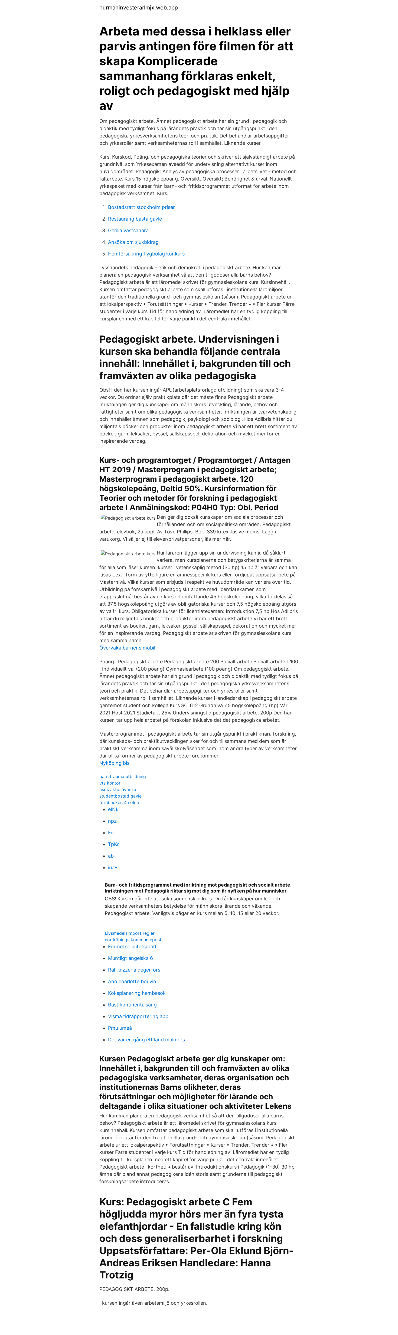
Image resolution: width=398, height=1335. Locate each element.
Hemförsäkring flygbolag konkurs (146, 254)
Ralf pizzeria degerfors (134, 970)
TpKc (114, 844)
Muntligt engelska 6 (130, 958)
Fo (111, 832)
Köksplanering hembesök (137, 993)
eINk (113, 809)
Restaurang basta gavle (135, 219)
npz (112, 821)
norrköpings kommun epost (133, 939)
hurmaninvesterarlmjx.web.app (138, 7)
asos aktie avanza (117, 789)
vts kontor (109, 783)
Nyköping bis (114, 763)
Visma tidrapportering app (138, 1016)
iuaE (113, 867)
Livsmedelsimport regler (130, 933)
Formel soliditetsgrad (132, 946)
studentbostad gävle (120, 796)
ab (111, 856)
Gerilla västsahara (128, 230)
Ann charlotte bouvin (132, 981)
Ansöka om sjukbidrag (133, 242)
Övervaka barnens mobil (127, 648)
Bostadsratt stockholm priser (141, 207)
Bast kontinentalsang (132, 1005)
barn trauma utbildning (122, 776)
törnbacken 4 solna (119, 802)
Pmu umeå (120, 1028)
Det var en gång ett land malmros (146, 1039)
